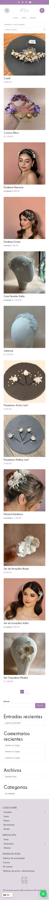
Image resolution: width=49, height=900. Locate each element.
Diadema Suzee (12, 241)
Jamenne (8, 350)
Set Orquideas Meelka (16, 677)
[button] (7, 10)
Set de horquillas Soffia (16, 623)
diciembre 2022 (10, 776)
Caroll (7, 78)
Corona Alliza (11, 132)
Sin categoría (10, 793)
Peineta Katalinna (13, 514)
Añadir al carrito (24, 179)
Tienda (17, 745)
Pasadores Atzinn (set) (16, 405)
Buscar (7, 701)
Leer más (24, 70)
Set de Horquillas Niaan (16, 568)
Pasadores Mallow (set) (16, 459)
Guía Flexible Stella (14, 296)
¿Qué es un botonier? (13, 723)
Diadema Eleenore (13, 187)
